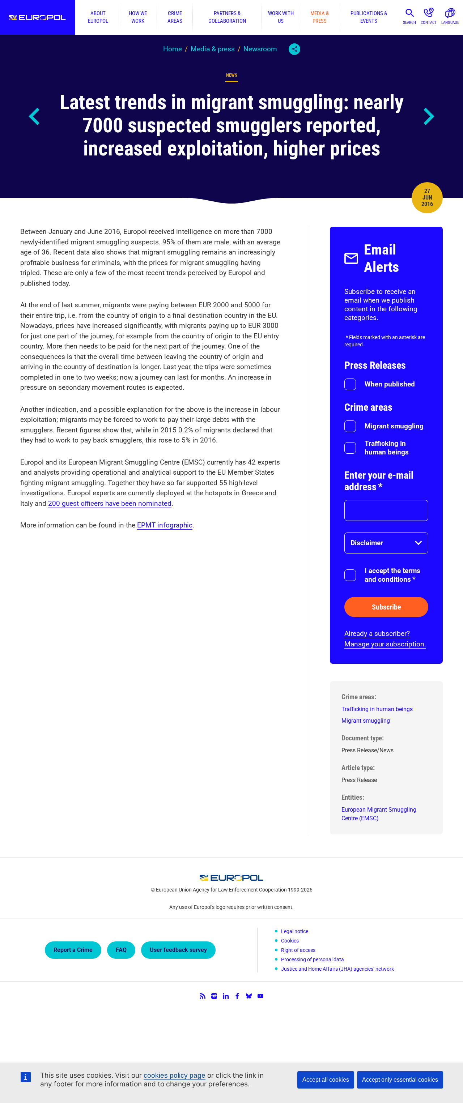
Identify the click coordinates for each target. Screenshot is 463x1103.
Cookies (290, 941)
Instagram (214, 996)
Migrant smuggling (394, 426)
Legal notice (294, 931)
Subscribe (386, 607)
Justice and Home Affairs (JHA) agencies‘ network (337, 969)
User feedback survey (178, 949)
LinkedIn (226, 996)
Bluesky (249, 996)
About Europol (98, 17)
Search (409, 22)
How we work (138, 17)
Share (294, 49)
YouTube (260, 996)
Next (428, 116)
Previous (34, 116)
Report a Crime (73, 949)
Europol (37, 17)
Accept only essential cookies (400, 1080)
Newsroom (260, 49)
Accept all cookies (325, 1080)
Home (172, 49)
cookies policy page (174, 1075)
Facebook (237, 996)
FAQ (121, 949)
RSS (202, 996)
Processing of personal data (312, 959)
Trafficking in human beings (387, 447)
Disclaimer (367, 543)
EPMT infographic (164, 525)
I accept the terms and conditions (392, 575)
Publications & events (369, 17)
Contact (429, 22)
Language (450, 22)
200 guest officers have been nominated (109, 503)
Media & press (319, 17)
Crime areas (174, 17)
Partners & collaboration (227, 17)
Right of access (298, 950)
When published (390, 384)
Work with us (281, 17)
